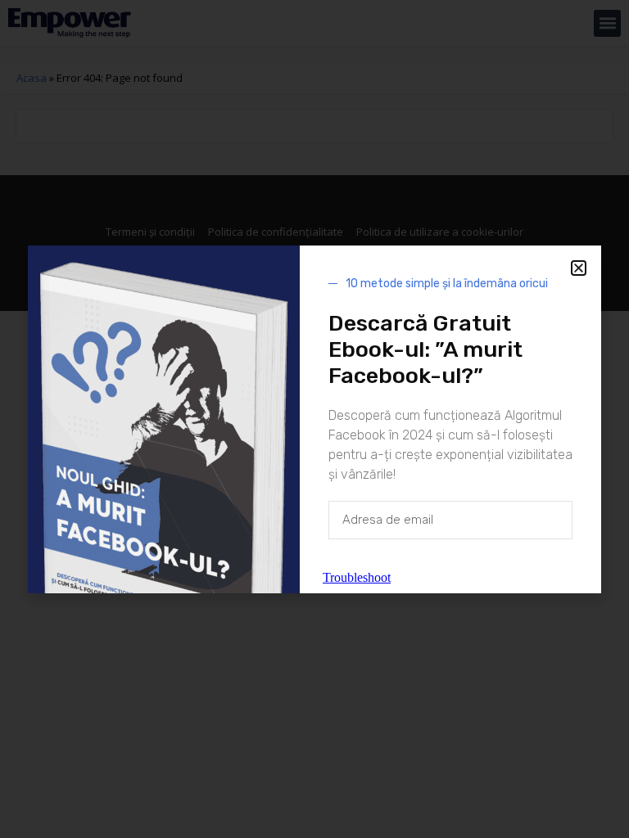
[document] (314, 419)
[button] (578, 268)
